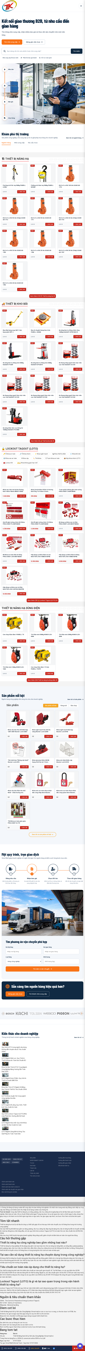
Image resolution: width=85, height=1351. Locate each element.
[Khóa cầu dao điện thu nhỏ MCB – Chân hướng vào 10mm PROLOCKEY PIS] (18, 779)
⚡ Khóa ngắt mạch (41, 454)
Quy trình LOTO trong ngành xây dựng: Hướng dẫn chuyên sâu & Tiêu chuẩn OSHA (14, 1049)
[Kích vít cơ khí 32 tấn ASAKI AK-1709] (14, 238)
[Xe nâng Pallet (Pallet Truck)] (51, 304)
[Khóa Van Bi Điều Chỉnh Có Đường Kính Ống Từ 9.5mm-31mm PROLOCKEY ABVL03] (42, 477)
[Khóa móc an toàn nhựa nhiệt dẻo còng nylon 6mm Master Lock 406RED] (66, 779)
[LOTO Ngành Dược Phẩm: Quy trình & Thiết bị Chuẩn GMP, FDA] (14, 1075)
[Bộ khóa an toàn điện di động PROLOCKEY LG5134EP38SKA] (14, 543)
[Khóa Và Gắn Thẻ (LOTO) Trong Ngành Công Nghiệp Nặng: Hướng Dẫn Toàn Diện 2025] (14, 1064)
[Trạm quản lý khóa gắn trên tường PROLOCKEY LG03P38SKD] (70, 477)
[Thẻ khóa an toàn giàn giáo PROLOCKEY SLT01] (18, 810)
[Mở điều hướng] (81, 6)
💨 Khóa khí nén (75, 454)
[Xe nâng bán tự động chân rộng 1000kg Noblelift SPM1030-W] (70, 318)
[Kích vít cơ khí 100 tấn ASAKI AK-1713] (70, 173)
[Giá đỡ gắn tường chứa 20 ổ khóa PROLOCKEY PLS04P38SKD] (14, 510)
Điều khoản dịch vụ (63, 1165)
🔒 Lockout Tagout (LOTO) (20, 448)
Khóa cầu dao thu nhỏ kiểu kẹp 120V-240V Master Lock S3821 (18, 730)
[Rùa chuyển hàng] (81, 304)
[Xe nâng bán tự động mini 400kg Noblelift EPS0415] (42, 351)
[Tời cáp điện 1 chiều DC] (73, 608)
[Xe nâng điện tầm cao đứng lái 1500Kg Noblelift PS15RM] (14, 416)
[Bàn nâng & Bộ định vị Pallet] (60, 159)
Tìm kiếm (76, 51)
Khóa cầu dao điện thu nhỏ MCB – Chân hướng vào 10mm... (16, 791)
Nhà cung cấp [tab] (19, 143)
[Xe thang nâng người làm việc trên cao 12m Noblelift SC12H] (14, 383)
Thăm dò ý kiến (34, 1173)
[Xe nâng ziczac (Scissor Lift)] (73, 304)
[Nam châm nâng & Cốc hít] (64, 159)
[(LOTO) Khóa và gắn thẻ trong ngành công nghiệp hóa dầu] (14, 1092)
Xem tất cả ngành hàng (73, 138)
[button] (81, 1013)
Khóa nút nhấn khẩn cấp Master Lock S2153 (64, 761)
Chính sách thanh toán (8, 1184)
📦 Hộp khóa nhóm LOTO (72, 458)
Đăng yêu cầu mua (33, 42)
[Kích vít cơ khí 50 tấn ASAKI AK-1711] (42, 206)
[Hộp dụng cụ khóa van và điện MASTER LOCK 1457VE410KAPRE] (14, 575)
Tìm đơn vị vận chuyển (41, 969)
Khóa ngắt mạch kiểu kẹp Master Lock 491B (64, 730)
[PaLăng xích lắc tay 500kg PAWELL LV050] (14, 173)
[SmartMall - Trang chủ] (9, 6)
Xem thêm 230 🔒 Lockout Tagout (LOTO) (42, 600)
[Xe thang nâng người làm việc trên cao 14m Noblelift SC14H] (70, 351)
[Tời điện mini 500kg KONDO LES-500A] (42, 622)
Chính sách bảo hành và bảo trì (11, 1187)
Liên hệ (32, 1170)
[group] (8, 1013)
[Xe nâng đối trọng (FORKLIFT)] (77, 304)
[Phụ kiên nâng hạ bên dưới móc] (55, 159)
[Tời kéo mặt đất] (77, 608)
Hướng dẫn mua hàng (64, 1158)
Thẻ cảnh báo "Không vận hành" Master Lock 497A (18, 761)
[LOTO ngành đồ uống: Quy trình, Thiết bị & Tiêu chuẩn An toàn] (14, 1101)
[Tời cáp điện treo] (68, 608)
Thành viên (33, 1168)
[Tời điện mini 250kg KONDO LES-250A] (70, 622)
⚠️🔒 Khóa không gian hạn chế (27, 463)
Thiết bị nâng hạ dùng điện (21, 608)
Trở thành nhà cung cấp (38, 994)
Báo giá (22, 191)
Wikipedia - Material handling (9, 1305)
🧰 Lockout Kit (8, 463)
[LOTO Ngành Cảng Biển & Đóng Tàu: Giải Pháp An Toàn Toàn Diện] (14, 1128)
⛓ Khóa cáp (25, 458)
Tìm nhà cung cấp (10, 42)
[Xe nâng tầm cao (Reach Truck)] (60, 304)
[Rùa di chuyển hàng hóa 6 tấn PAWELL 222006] (42, 318)
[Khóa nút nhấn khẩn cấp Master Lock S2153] (66, 749)
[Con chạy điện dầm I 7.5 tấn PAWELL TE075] (42, 655)
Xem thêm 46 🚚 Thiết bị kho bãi (42, 441)
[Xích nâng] (77, 159)
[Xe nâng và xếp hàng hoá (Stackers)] (55, 304)
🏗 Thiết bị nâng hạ (15, 158)
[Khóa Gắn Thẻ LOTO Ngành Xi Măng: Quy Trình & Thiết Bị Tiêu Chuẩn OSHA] (14, 1084)
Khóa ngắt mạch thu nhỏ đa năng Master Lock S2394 (41, 730)
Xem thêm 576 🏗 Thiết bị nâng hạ (41, 296)
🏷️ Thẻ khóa (37, 458)
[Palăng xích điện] (60, 608)
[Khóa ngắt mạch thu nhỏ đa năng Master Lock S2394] (42, 719)
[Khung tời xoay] (68, 159)
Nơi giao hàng (47, 947)
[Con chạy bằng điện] (81, 608)
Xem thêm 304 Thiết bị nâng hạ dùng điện (42, 680)
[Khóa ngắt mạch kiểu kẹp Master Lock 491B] (66, 719)
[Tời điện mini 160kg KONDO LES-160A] (14, 655)
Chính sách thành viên (8, 1181)
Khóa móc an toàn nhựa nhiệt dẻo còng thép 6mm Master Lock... (42, 791)
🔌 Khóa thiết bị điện (59, 454)
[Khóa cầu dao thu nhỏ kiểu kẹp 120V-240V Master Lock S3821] (18, 719)
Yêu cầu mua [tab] (32, 143)
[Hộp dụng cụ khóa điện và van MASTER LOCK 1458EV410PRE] (42, 543)
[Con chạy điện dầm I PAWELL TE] (14, 622)
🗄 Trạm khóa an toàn (53, 458)
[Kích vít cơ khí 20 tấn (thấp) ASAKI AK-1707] (70, 238)
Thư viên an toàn (35, 1176)
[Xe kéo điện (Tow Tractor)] (64, 304)
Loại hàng (9, 957)
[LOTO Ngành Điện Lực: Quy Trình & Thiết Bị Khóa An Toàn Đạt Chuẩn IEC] (14, 1055)
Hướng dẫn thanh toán (65, 1160)
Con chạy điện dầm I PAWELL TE (13, 634)
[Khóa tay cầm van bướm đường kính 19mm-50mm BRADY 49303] (14, 477)
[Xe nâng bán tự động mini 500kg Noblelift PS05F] (14, 351)
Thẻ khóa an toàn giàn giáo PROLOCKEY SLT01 (17, 822)
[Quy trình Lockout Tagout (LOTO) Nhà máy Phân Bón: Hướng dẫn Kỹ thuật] (14, 1110)
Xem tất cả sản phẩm (74, 699)
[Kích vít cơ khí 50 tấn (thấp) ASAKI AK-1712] (14, 206)
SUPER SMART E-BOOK (36, 1160)
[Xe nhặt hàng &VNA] (68, 304)
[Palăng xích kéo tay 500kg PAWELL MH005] (42, 173)
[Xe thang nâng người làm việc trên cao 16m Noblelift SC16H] (70, 383)
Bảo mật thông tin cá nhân (9, 1192)
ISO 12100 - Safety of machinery (11, 1303)
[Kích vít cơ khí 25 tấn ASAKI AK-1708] (42, 238)
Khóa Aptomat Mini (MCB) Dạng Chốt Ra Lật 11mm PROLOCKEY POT (40, 761)
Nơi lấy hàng (9, 947)
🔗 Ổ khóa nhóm (25, 454)
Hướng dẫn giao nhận (64, 1163)
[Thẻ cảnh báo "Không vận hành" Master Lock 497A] (18, 749)
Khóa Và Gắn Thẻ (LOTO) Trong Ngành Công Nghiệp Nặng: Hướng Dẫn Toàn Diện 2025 (14, 1069)
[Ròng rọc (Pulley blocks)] (81, 159)
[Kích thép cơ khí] (73, 159)
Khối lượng (46, 957)
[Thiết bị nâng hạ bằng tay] (51, 159)
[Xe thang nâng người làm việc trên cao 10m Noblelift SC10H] (42, 383)
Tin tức (32, 1163)
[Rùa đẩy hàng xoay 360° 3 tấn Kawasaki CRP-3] (14, 318)
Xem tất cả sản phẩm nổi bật (41, 834)
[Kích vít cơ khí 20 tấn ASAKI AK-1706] (14, 271)
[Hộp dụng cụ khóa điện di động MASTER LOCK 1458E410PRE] (70, 543)
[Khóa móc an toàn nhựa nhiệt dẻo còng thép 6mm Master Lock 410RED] (42, 779)
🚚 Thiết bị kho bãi (15, 303)
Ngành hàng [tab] (6, 143)
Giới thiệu (32, 1165)
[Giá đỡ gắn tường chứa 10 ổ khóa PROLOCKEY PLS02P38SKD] (42, 510)
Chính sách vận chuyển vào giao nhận (13, 1189)
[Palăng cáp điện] (64, 608)
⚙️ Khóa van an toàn (10, 458)
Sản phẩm (12, 705)
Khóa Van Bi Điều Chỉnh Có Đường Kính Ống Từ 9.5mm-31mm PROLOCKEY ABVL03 (42, 491)
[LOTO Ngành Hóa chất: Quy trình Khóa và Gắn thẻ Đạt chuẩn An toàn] (14, 1119)
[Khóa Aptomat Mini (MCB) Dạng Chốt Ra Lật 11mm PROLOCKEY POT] (42, 749)
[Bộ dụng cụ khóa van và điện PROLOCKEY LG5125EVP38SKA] (70, 510)
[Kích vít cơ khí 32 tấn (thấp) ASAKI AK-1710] (70, 206)
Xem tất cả (77, 1037)
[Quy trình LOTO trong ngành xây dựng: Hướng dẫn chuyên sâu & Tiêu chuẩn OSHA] (14, 1044)
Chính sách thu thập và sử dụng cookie (26, 1210)
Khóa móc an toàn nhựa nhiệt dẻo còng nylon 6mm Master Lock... (66, 791)
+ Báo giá (24, 736)
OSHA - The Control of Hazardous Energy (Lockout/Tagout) (19, 1300)
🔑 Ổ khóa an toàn (9, 454)
